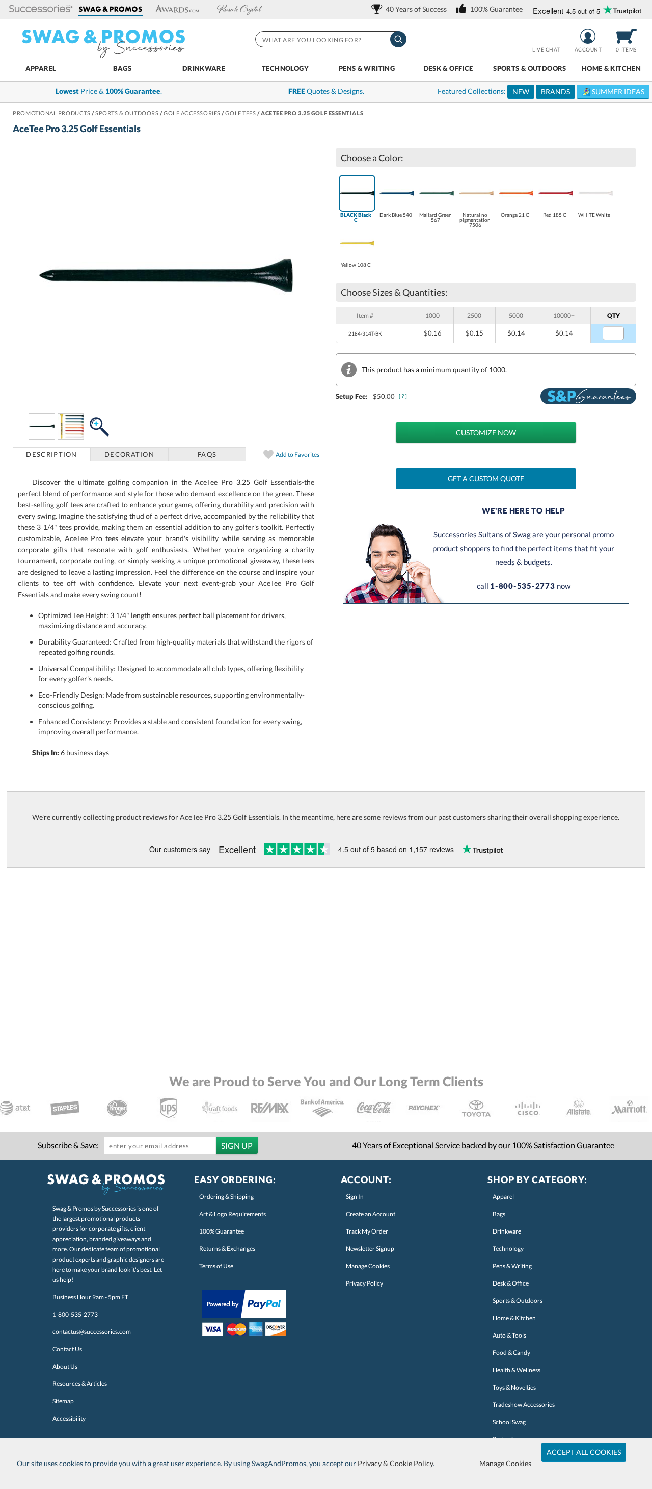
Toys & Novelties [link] (514, 1387)
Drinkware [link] (507, 1231)
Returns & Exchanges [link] (227, 1248)
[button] (41, 9)
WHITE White (594, 215)
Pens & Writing (367, 68)
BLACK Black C (355, 217)
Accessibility (69, 1418)
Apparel (41, 68)
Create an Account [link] (370, 1214)
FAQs (207, 454)
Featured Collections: (541, 91)
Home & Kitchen (611, 68)
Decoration (129, 454)
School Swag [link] (509, 1422)
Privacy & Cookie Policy (395, 1463)
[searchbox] (330, 39)
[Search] (398, 39)
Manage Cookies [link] (368, 1266)
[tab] (52, 454)
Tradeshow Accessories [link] (524, 1404)
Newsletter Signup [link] (370, 1248)
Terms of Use (216, 1266)
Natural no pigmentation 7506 (475, 220)
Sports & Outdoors (529, 68)
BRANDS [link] (555, 91)
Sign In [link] (355, 1196)
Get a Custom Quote (486, 478)
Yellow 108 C (356, 265)
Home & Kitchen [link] (514, 1318)
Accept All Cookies (584, 1452)
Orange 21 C (515, 215)
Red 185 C (554, 215)
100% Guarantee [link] (221, 1231)
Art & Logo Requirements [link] (232, 1214)
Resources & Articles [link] (79, 1384)
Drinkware (203, 68)
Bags (122, 68)
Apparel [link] (503, 1196)
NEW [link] (520, 91)
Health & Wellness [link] (516, 1370)
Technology (285, 68)
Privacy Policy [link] (364, 1283)
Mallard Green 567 (435, 217)
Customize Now (486, 432)
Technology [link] (508, 1248)
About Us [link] (64, 1366)
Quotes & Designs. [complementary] (326, 91)
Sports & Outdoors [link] (517, 1300)
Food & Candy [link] (511, 1352)
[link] (410, 9)
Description (51, 454)
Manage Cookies (505, 1463)
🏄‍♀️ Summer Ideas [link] (613, 91)
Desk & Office (448, 68)
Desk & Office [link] (511, 1283)
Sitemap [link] (63, 1401)
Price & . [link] (109, 91)
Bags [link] (499, 1214)
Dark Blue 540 (395, 215)
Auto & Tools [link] (509, 1335)
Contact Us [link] (67, 1349)
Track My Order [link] (367, 1231)
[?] (403, 396)
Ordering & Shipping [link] (226, 1196)
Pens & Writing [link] (512, 1266)
